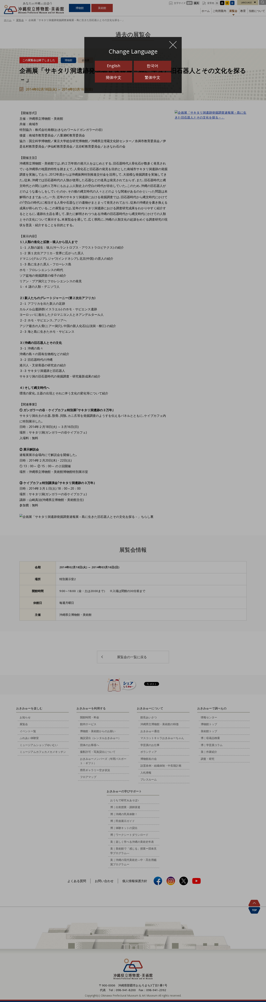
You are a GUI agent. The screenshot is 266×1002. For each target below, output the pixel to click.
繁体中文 (152, 77)
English (113, 65)
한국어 (152, 65)
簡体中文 (113, 77)
